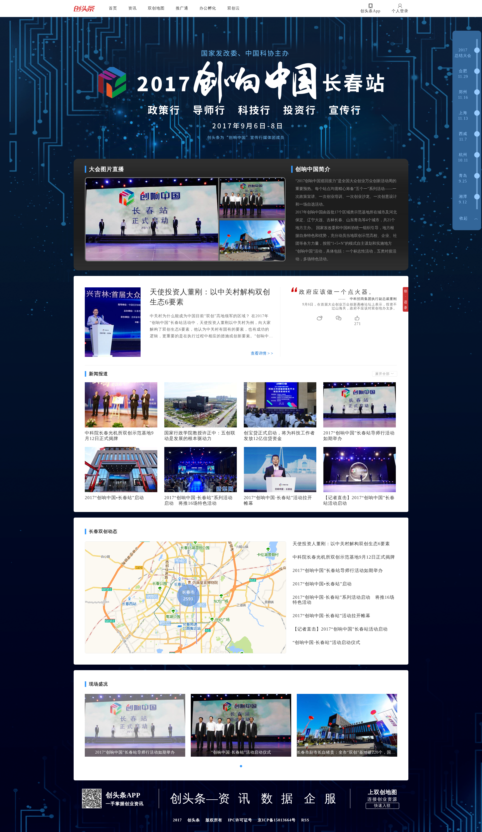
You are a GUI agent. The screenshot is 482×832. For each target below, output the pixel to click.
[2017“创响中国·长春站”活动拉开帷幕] (280, 469)
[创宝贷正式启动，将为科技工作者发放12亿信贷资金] (280, 404)
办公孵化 (207, 8)
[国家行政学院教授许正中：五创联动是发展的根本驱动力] (200, 404)
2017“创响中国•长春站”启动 (114, 497)
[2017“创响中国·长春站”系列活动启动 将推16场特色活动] (200, 469)
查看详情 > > (262, 353)
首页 (113, 8)
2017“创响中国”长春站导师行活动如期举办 (338, 570)
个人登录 (400, 11)
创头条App (370, 11)
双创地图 (156, 8)
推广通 (182, 8)
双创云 (233, 8)
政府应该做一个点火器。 (337, 292)
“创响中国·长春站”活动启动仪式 (326, 642)
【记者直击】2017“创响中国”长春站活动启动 (340, 629)
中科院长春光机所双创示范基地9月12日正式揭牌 (344, 557)
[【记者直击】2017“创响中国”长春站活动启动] (359, 469)
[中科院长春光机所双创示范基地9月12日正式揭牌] (121, 404)
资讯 (132, 8)
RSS (305, 820)
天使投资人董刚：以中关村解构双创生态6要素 (341, 543)
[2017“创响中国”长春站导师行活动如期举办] (359, 404)
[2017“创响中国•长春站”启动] (121, 469)
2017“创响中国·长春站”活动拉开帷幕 (331, 615)
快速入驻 (382, 806)
